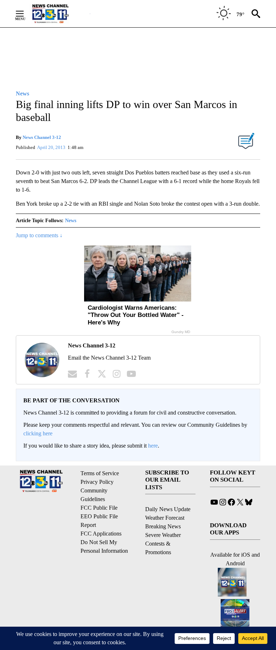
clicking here (37, 433)
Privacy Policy (97, 482)
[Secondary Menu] (25, 14)
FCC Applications (100, 533)
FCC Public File (99, 508)
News (70, 220)
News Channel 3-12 (42, 137)
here (153, 446)
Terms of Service (99, 473)
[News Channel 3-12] (59, 14)
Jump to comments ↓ (39, 235)
